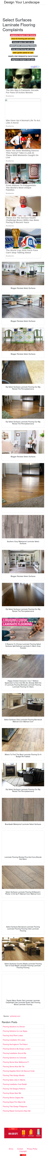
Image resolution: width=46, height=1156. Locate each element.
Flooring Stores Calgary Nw (13, 1097)
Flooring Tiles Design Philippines (15, 1106)
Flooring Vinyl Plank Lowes (13, 1035)
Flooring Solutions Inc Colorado (14, 1057)
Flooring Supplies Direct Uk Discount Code (19, 1071)
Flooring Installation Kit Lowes (14, 1040)
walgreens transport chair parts (23, 59)
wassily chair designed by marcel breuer (23, 56)
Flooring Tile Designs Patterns (14, 1088)
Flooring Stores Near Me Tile (13, 1066)
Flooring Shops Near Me (12, 1093)
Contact (20, 1149)
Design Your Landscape (22, 2)
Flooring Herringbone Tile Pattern (15, 1044)
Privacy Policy (32, 1149)
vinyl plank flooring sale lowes (23, 49)
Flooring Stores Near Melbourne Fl (16, 1062)
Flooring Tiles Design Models (14, 1075)
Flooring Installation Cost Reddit (15, 1084)
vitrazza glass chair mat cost (23, 42)
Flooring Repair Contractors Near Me (17, 1111)
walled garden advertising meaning (23, 45)
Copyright (23, 1151)
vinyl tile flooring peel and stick (23, 38)
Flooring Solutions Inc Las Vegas (15, 1031)
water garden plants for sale (23, 52)
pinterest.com (15, 1016)
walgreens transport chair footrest (23, 35)
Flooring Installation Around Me (14, 1053)
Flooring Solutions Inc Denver (14, 1026)
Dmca (11, 1149)
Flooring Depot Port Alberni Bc (14, 1102)
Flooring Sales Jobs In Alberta (14, 1080)
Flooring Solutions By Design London (16, 1049)
